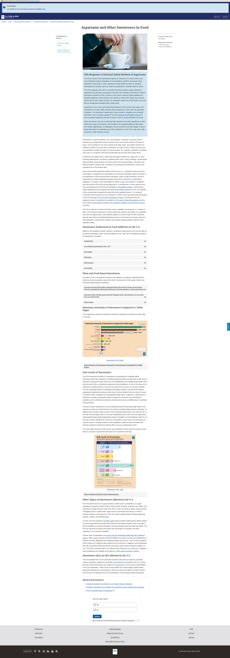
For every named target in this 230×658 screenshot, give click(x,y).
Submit (97, 616)
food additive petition (125, 187)
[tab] (115, 241)
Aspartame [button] (88, 241)
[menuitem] (166, 38)
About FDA (38, 633)
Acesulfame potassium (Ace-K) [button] (97, 247)
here (43, 9)
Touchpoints (130, 620)
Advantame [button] (89, 263)
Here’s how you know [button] (34, 1)
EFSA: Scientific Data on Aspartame (99, 591)
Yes (98, 605)
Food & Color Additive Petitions (63, 44)
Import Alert (121, 565)
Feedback (228, 327)
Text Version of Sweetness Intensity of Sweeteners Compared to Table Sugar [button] (113, 366)
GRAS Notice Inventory (100, 203)
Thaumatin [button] (89, 302)
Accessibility (39, 637)
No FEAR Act (115, 637)
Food (9, 21)
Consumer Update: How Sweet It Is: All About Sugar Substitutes (109, 584)
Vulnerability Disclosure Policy (115, 641)
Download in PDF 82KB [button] (114, 360)
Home (4, 21)
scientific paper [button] (109, 521)
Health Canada (103, 115)
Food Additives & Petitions (40, 21)
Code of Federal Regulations (128, 200)
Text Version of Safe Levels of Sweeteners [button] (101, 494)
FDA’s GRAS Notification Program (111, 197)
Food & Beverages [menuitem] (163, 44)
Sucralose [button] (88, 252)
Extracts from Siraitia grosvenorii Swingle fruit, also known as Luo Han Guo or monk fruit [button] (114, 296)
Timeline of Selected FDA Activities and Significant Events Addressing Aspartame (115, 587)
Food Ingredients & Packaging (22, 21)
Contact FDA (27, 651)
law (86, 171)
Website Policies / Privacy (115, 633)
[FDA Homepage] (10, 17)
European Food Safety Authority (129, 115)
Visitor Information (115, 629)
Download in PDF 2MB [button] (115, 490)
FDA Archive (39, 629)
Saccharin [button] (88, 268)
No (97, 610)
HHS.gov (191, 633)
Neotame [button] (88, 257)
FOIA (191, 629)
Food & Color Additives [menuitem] (164, 46)
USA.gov (191, 637)
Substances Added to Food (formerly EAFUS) (63, 51)
